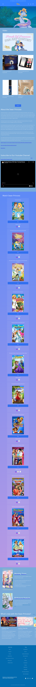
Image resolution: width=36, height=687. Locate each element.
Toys (25, 658)
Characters (9, 651)
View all (18, 105)
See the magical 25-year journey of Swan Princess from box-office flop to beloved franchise (16, 142)
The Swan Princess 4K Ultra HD (7, 71)
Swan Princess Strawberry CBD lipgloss (8, 96)
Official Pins (25, 667)
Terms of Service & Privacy (10, 658)
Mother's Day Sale (22, 628)
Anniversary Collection (25, 671)
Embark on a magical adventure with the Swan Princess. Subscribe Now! (10, 678)
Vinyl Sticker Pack (20, 96)
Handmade (25, 669)
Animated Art (25, 649)
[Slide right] (20, 643)
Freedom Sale (5, 628)
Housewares (25, 662)
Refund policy (10, 660)
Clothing (25, 660)
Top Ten (25, 651)
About (10, 649)
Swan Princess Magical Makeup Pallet (23, 71)
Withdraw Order (10, 662)
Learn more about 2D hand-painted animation (8, 145)
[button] (3, 4)
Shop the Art (3, 148)
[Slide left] (16, 643)
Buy (18, 221)
